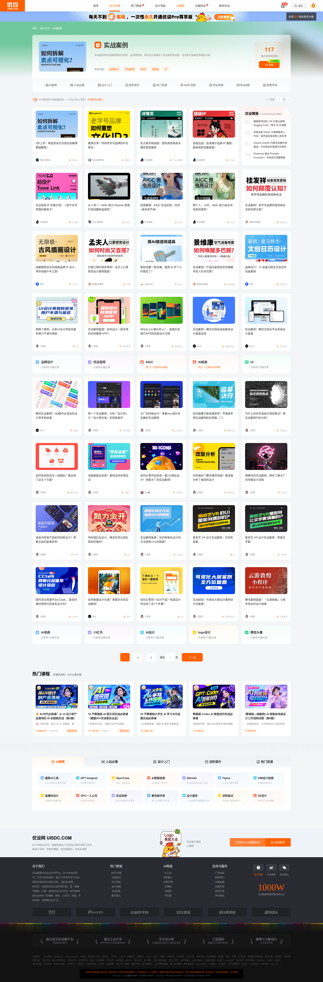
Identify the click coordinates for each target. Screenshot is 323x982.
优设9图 (244, 85)
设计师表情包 (233, 963)
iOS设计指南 (209, 960)
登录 (296, 16)
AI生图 (168, 895)
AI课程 (168, 886)
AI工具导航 (254, 963)
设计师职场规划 (161, 963)
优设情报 (252, 113)
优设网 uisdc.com (52, 838)
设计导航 (116, 881)
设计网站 (47, 963)
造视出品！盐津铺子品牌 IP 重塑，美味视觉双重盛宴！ (213, 145)
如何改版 (100, 960)
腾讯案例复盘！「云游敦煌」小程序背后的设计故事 (265, 602)
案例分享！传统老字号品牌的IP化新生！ (108, 145)
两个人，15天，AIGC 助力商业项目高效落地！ (213, 207)
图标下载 (135, 963)
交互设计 (80, 963)
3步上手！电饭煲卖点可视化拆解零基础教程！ (57, 145)
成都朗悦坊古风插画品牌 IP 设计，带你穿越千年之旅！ (56, 269)
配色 (92, 960)
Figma (148, 956)
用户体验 (180, 956)
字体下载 (45, 960)
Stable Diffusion (71, 956)
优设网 (270, 960)
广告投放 (219, 872)
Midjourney (58, 956)
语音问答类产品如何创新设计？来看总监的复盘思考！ (56, 539)
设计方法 (274, 963)
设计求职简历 (146, 963)
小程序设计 (71, 960)
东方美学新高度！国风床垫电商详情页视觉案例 (160, 145)
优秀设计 (71, 963)
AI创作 (244, 963)
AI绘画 (155, 69)
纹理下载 (36, 960)
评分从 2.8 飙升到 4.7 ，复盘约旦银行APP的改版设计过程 (160, 331)
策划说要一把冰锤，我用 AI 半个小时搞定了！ (161, 269)
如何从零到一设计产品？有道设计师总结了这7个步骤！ (160, 602)
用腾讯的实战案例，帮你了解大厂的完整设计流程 (265, 477)
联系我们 (219, 877)
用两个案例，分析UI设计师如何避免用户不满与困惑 (56, 331)
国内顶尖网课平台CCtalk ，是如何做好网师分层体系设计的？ (56, 602)
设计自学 (261, 960)
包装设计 (171, 956)
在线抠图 (110, 963)
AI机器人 (168, 877)
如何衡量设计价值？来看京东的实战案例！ (108, 602)
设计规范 (241, 956)
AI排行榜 (168, 881)
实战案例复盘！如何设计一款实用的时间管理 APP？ (108, 331)
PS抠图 (278, 956)
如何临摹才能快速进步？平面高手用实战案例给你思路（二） (213, 415)
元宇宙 (122, 956)
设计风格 (264, 963)
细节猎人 (116, 895)
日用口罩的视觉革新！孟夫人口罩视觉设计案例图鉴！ (108, 269)
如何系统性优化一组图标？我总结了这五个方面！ (56, 477)
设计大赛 (190, 956)
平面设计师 (91, 963)
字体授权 (219, 895)
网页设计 (105, 956)
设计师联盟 (37, 963)
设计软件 (110, 960)
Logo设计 (229, 960)
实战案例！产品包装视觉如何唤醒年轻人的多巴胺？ (213, 269)
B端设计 (140, 956)
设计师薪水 (250, 960)
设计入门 (106, 85)
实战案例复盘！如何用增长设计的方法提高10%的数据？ (160, 539)
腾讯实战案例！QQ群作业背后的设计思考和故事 (56, 415)
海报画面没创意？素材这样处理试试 (108, 477)
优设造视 (129, 69)
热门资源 (161, 85)
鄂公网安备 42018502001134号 (197, 975)
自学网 (101, 963)
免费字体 (271, 85)
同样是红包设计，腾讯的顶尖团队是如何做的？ (108, 539)
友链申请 (219, 886)
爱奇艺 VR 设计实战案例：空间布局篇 (213, 539)
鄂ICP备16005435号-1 (175, 975)
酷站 (228, 956)
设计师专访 (83, 960)
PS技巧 (220, 960)
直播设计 (130, 956)
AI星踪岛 (116, 877)
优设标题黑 (211, 956)
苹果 (234, 956)
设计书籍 (147, 960)
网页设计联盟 (59, 963)
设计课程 (116, 886)
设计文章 (45, 28)
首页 (35, 28)
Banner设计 (202, 963)
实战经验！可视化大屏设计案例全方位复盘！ (213, 602)
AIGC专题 (116, 872)
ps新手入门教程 (122, 963)
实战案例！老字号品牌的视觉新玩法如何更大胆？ (265, 207)
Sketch (129, 960)
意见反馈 (219, 891)
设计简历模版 (175, 963)
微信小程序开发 (58, 960)
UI (166, 69)
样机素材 (119, 960)
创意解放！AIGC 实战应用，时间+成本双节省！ (160, 207)
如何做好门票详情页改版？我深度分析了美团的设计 (213, 477)
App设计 (212, 963)
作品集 (221, 956)
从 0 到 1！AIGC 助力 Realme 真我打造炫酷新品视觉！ (109, 207)
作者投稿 (219, 881)
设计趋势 (222, 963)
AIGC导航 (189, 85)
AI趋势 (52, 85)
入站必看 (78, 85)
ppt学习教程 (197, 960)
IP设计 (114, 956)
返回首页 (279, 842)
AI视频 (168, 891)
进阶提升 (134, 85)
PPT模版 (287, 956)
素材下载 (268, 956)
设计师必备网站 (160, 960)
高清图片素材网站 (255, 956)
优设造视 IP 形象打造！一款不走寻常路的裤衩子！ (56, 207)
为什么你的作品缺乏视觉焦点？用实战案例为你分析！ (265, 415)
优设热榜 (217, 85)
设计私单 (239, 960)
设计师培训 (185, 960)
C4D (155, 956)
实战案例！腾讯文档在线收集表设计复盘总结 (213, 331)
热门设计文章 (93, 956)
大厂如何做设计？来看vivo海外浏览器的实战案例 (160, 415)
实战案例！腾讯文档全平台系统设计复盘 (265, 331)
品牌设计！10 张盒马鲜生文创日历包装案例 (265, 269)
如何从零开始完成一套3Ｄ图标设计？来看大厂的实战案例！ (160, 477)
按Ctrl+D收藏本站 (249, 842)
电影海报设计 (189, 963)
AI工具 (168, 872)
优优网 (277, 960)
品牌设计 (114, 69)
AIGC (143, 69)
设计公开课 (173, 960)
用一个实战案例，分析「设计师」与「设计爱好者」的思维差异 (108, 415)
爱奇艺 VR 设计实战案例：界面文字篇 (265, 539)
